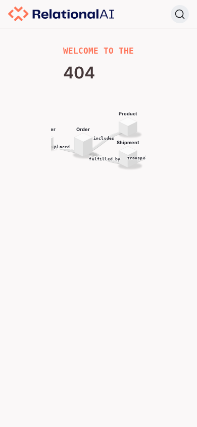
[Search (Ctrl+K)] (180, 14)
